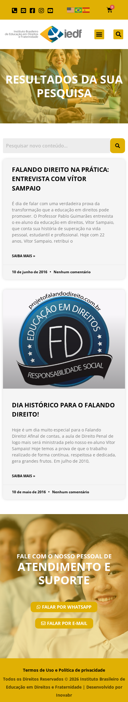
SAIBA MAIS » (23, 255)
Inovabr (64, 695)
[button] (99, 34)
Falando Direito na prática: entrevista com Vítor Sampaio (60, 178)
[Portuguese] (78, 10)
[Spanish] (86, 10)
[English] (71, 10)
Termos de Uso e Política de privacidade (64, 670)
